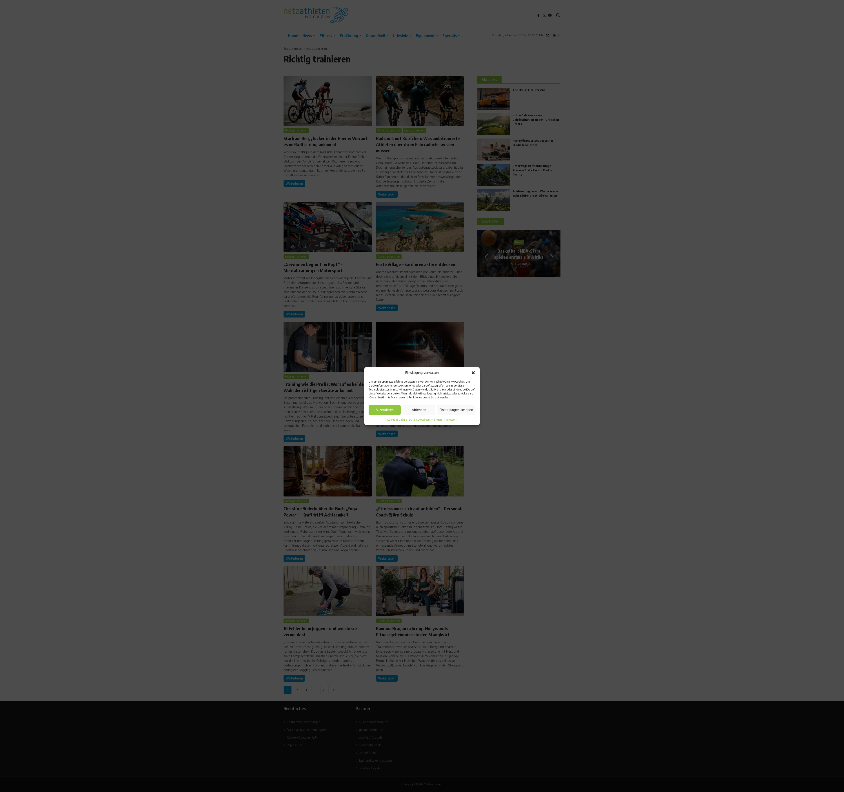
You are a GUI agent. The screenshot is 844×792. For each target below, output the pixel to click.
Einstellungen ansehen (456, 410)
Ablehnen (419, 410)
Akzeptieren (385, 410)
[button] (473, 373)
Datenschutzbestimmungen (425, 419)
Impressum (450, 419)
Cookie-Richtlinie (397, 419)
